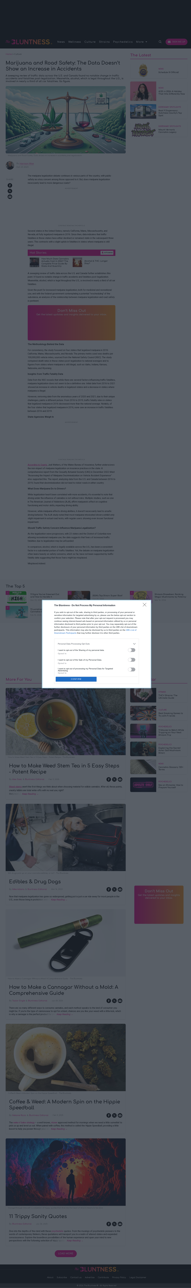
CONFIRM (76, 679)
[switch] (131, 650)
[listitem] (96, 643)
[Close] (145, 605)
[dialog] (96, 644)
